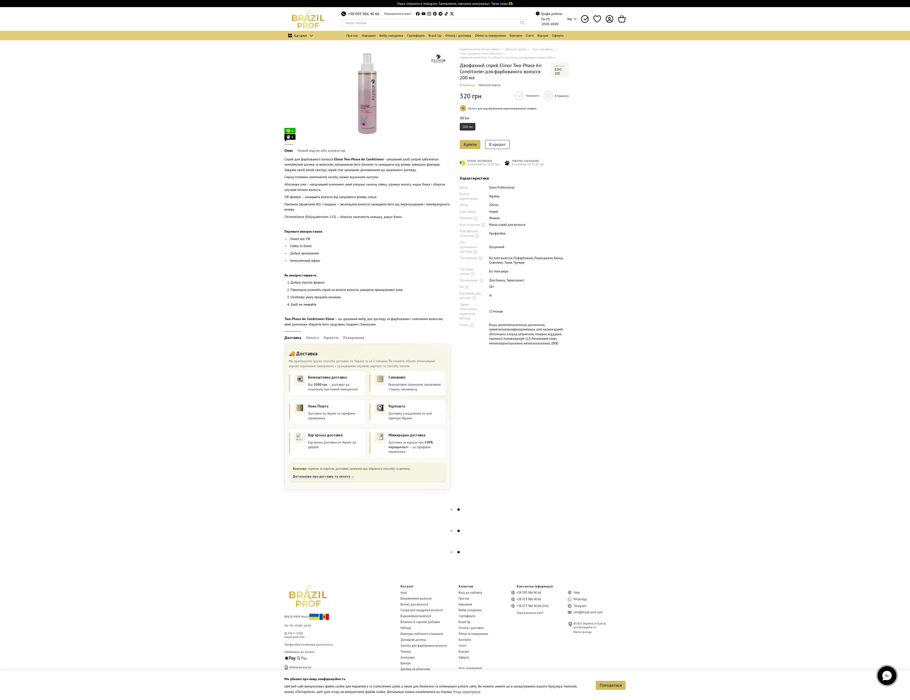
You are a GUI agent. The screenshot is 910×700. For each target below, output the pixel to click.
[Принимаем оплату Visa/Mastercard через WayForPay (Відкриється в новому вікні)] (296, 658)
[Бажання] (597, 19)
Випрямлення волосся (416, 598)
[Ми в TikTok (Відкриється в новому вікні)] (446, 14)
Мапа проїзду (582, 632)
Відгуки (542, 35)
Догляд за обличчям (415, 669)
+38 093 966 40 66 (363, 14)
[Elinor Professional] (438, 59)
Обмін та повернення (490, 35)
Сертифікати (416, 35)
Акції (403, 593)
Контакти (516, 35)
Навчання (369, 35)
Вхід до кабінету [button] (470, 593)
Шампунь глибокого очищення (421, 634)
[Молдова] (324, 616)
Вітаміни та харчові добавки (420, 622)
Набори (405, 628)
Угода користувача (466, 692)
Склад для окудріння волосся (421, 610)
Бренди (405, 663)
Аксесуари (407, 657)
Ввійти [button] (472, 108)
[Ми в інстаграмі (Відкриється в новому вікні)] (429, 14)
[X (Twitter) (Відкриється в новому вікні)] (452, 14)
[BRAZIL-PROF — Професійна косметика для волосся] (308, 595)
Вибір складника (391, 35)
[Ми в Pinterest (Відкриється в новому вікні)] (435, 14)
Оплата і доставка (458, 35)
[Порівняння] (585, 19)
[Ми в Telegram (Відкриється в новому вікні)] (440, 14)
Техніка (405, 652)
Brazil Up (434, 35)
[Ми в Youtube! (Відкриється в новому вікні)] (423, 14)
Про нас (352, 35)
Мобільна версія (300, 667)
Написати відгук (489, 85)
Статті (530, 35)
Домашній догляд (413, 640)
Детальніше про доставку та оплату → (324, 476)
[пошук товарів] (522, 23)
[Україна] (314, 616)
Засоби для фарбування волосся (423, 646)
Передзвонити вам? (397, 13)
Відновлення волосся (415, 616)
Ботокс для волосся (414, 604)
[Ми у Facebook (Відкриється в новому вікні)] (418, 14)
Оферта (558, 35)
